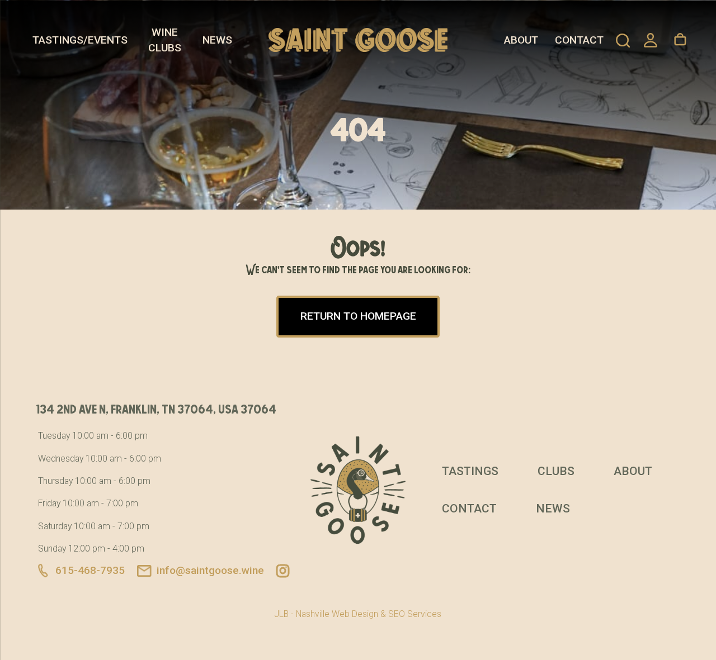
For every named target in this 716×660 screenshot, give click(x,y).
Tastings (470, 471)
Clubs (556, 471)
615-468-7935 (90, 570)
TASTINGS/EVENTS (80, 40)
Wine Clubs (164, 40)
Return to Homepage (358, 316)
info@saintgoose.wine (210, 570)
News (217, 40)
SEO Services (414, 614)
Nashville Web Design (337, 614)
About (521, 40)
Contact (579, 40)
